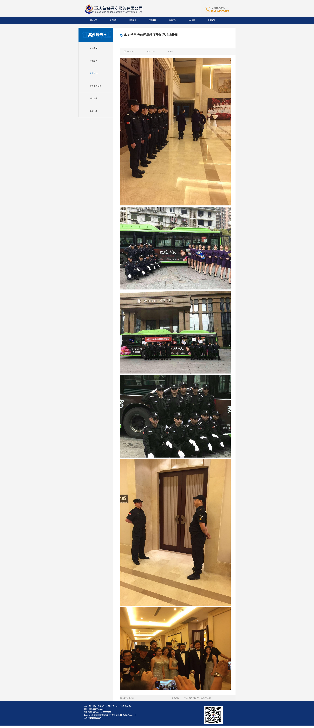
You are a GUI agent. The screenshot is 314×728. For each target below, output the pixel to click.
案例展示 (132, 20)
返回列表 (175, 698)
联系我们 (211, 20)
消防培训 (94, 98)
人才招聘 (191, 20)
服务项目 (152, 20)
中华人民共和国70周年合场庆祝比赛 (197, 698)
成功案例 (94, 48)
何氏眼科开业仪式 (127, 698)
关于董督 (113, 20)
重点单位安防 (95, 86)
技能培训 (94, 61)
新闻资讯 (172, 20)
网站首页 (93, 20)
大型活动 (94, 73)
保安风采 (94, 111)
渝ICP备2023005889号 (93, 718)
